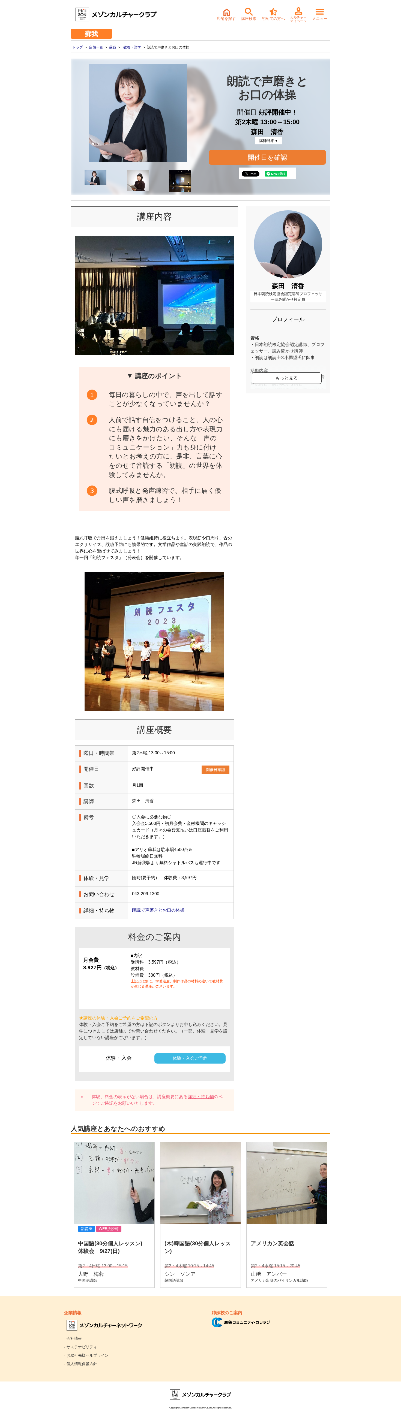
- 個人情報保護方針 (80, 1364)
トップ (77, 47)
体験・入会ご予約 (190, 1058)
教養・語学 (132, 47)
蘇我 (112, 47)
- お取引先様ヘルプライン (86, 1355)
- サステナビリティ (80, 1347)
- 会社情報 (73, 1338)
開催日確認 (215, 769)
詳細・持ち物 (201, 1096)
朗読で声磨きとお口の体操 (158, 910)
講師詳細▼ (268, 140)
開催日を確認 (267, 157)
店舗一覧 (96, 47)
